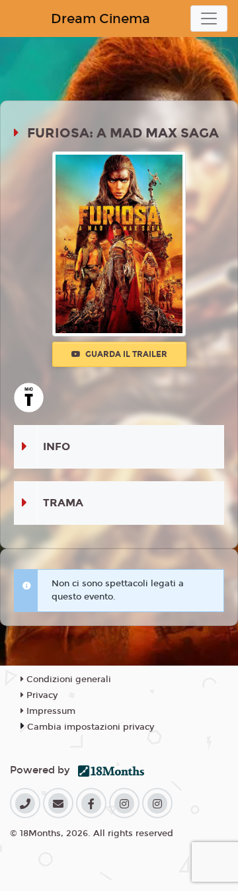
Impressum (49, 711)
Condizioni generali (67, 679)
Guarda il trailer (125, 354)
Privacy (41, 695)
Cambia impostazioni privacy (90, 727)
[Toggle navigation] (208, 18)
